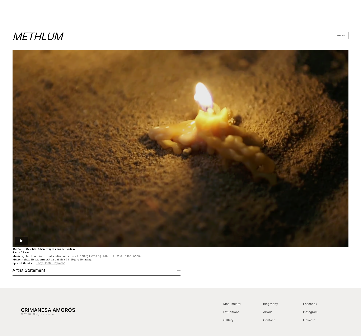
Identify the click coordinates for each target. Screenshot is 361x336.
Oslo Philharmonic (128, 256)
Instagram (310, 312)
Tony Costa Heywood (50, 263)
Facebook (310, 304)
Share (341, 35)
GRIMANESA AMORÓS (57, 11)
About (267, 312)
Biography (270, 304)
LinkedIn (309, 320)
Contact (323, 11)
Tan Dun (108, 256)
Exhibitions (261, 11)
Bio (277, 11)
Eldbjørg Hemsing (89, 256)
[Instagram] (336, 11)
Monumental (232, 304)
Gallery (228, 320)
